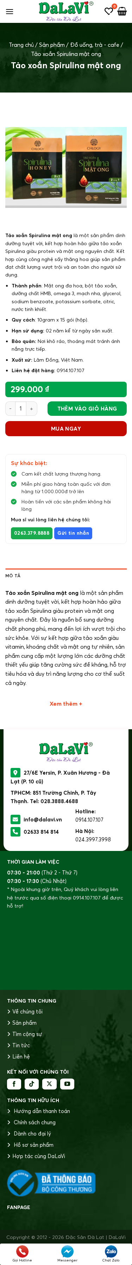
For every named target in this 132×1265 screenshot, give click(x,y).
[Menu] (9, 11)
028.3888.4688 (59, 801)
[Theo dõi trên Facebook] (14, 1084)
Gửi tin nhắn (73, 533)
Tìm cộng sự (27, 1034)
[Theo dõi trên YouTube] (67, 1084)
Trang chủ (21, 44)
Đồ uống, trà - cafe (94, 44)
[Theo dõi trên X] (49, 1084)
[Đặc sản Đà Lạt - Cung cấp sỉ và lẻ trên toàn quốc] (66, 11)
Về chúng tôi (27, 1011)
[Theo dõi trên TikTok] (32, 1084)
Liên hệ (21, 1056)
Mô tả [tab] (12, 575)
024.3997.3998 (93, 839)
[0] (109, 11)
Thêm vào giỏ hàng (87, 408)
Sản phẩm (52, 44)
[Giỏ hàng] (122, 11)
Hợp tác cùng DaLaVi (38, 1156)
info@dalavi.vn (43, 819)
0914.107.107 (89, 819)
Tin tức (21, 1045)
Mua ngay (66, 428)
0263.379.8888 (31, 533)
